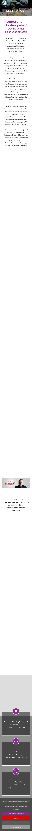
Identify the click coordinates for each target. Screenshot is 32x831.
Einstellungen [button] (16, 822)
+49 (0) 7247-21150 (16, 782)
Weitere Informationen (16, 827)
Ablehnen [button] (16, 818)
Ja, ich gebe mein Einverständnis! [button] (16, 813)
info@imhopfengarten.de (16, 788)
